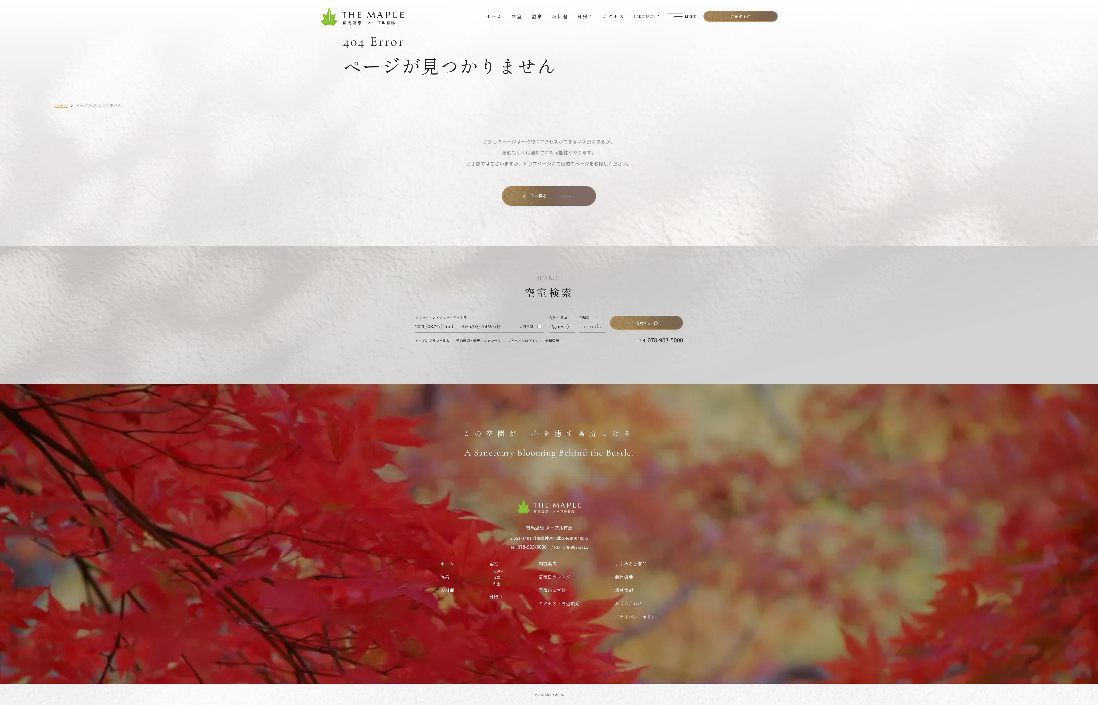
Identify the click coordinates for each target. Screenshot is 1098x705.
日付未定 (526, 326)
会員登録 (552, 340)
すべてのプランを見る (432, 340)
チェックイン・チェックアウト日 (441, 317)
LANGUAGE (644, 16)
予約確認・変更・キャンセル (478, 340)
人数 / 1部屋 (558, 317)
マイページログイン (523, 340)
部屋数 (584, 317)
